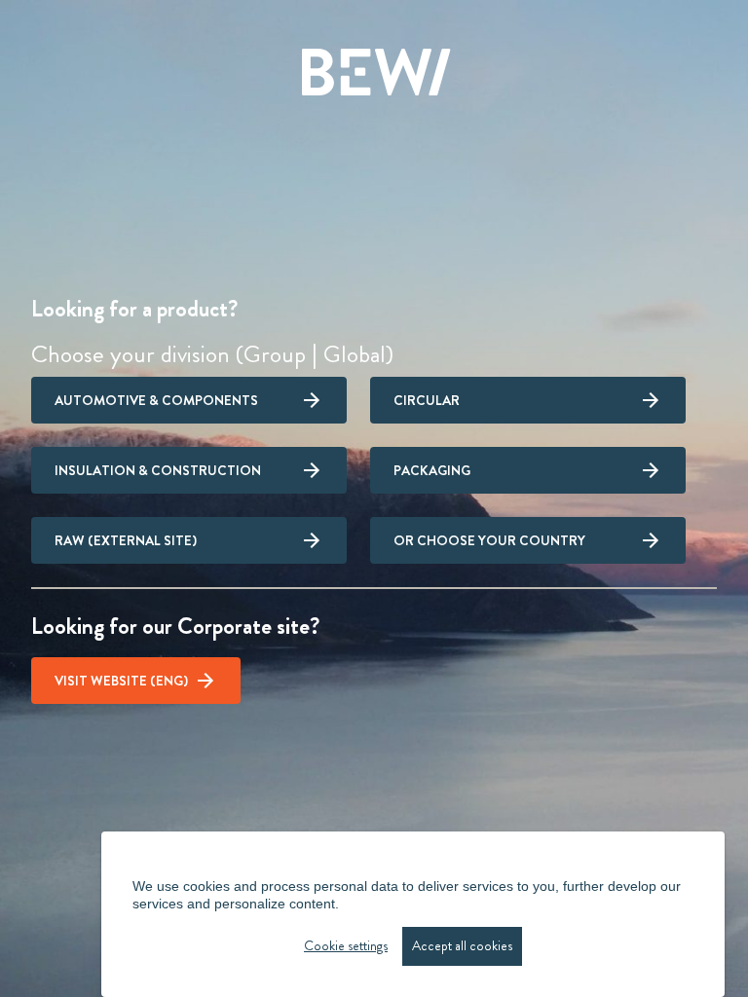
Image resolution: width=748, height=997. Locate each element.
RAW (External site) (126, 540)
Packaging (431, 470)
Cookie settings (346, 946)
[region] (413, 914)
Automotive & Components (156, 400)
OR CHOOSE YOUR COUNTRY (489, 540)
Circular (426, 400)
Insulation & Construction (158, 470)
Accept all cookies (462, 946)
